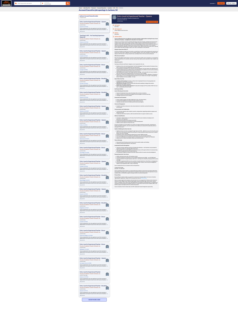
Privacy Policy (144, 178)
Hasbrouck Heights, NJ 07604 (86, 235)
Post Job (221, 3)
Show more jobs (94, 299)
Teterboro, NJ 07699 (84, 111)
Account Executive (101, 7)
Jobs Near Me (86, 7)
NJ (117, 7)
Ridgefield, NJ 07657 (84, 207)
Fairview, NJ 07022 (84, 83)
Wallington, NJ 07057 (84, 249)
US (114, 7)
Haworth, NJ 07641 (84, 26)
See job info (82, 31)
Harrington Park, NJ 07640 (85, 263)
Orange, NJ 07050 (84, 69)
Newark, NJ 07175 (84, 290)
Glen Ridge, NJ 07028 (84, 152)
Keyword (93, 7)
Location (110, 7)
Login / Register (232, 3)
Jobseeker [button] (212, 3)
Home (80, 7)
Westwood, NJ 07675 (84, 138)
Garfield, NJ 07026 (84, 166)
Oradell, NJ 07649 (84, 55)
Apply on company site (152, 21)
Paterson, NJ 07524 (84, 42)
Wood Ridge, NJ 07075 (85, 180)
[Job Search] (68, 3)
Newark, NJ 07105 (84, 194)
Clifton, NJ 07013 (83, 125)
